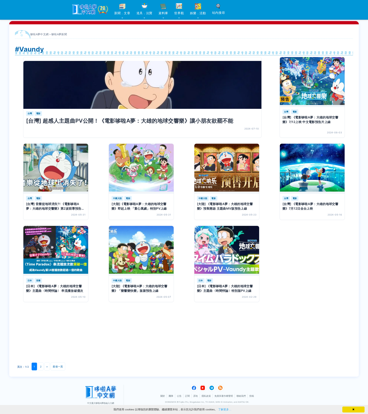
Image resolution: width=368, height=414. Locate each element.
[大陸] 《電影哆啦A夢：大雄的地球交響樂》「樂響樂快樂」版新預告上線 (139, 288)
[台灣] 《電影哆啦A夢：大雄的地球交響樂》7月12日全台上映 (310, 206)
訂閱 (187, 395)
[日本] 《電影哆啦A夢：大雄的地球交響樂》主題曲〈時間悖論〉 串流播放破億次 (54, 288)
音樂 (38, 280)
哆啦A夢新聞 (59, 34)
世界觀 (179, 13)
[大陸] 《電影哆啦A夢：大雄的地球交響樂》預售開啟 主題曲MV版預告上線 (225, 206)
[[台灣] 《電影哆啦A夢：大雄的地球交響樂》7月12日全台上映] (312, 169)
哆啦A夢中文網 (39, 34)
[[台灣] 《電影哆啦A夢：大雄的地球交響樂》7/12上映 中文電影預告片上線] (312, 82)
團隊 (171, 395)
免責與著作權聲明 (223, 395)
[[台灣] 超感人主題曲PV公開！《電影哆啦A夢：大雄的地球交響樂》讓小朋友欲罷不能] (142, 85)
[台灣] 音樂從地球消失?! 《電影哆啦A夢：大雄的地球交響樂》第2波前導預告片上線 (55, 206)
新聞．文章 (122, 13)
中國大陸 (117, 198)
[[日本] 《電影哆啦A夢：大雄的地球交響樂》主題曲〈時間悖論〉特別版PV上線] (226, 251)
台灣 (30, 113)
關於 (162, 395)
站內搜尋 (218, 13)
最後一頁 (58, 366)
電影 (38, 113)
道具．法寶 (144, 13)
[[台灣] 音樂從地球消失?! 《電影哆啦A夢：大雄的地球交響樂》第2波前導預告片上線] (55, 169)
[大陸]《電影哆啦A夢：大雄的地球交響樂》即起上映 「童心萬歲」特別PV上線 (139, 206)
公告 (179, 395)
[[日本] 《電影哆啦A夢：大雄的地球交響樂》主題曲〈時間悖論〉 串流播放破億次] (55, 251)
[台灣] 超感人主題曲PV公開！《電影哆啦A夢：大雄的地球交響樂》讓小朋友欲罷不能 (129, 120)
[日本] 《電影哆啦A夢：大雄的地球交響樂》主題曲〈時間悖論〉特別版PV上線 (225, 288)
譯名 (195, 395)
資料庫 (163, 13)
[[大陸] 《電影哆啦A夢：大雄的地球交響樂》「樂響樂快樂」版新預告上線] (141, 251)
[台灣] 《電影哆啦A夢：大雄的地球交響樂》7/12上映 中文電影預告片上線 (310, 119)
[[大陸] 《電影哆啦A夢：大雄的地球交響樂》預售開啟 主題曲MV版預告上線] (226, 169)
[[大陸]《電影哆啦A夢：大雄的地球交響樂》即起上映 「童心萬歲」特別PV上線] (141, 169)
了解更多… (225, 409)
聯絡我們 (241, 395)
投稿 (251, 395)
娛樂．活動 (198, 13)
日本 (30, 280)
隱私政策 (206, 395)
